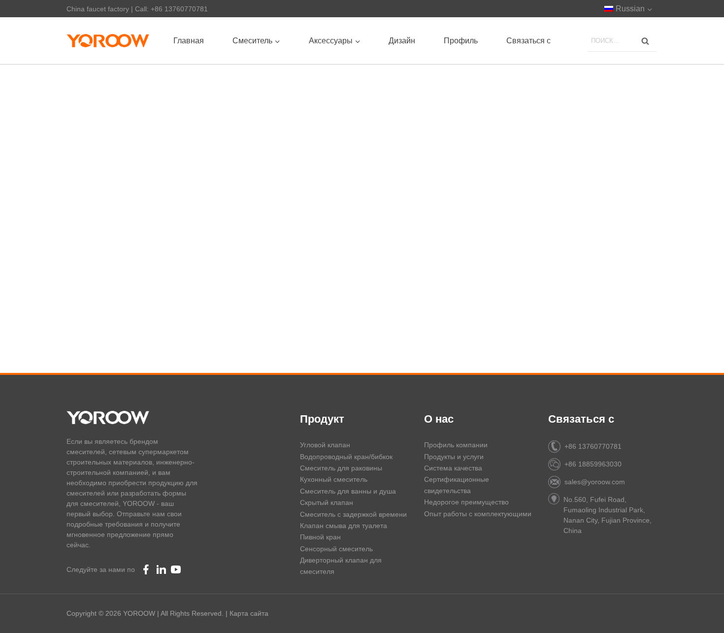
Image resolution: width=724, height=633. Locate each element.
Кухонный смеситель (333, 479)
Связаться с (528, 40)
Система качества (453, 468)
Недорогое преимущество (466, 502)
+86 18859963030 (593, 464)
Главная (188, 40)
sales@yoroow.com (594, 482)
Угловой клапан (325, 445)
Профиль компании (456, 445)
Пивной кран (320, 537)
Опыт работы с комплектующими (477, 514)
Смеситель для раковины (341, 468)
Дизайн (402, 40)
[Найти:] (622, 40)
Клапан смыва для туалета (343, 526)
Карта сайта (249, 613)
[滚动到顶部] (699, 613)
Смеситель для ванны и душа (348, 491)
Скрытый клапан (326, 502)
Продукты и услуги (454, 457)
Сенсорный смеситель (336, 549)
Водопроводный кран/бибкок (346, 457)
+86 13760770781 (593, 446)
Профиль (461, 40)
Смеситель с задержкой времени (353, 514)
